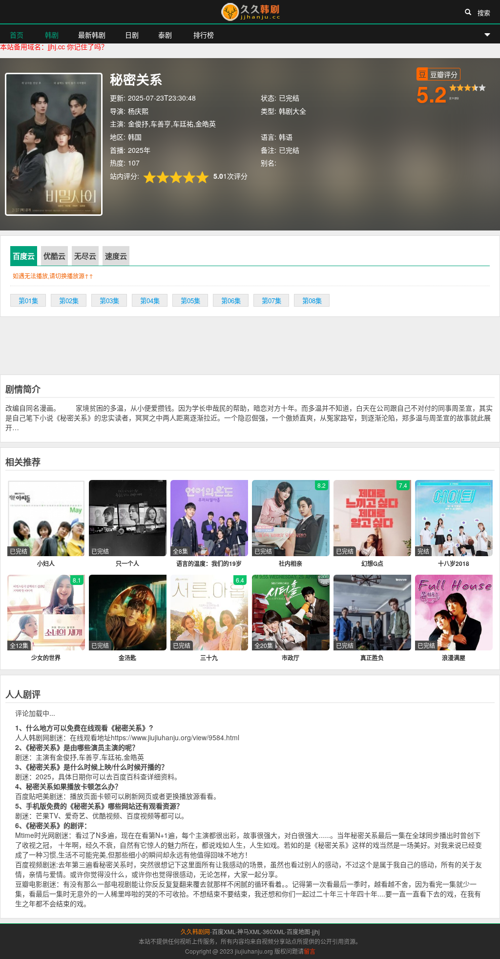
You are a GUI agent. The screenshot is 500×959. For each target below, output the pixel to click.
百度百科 (126, 776)
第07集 (271, 300)
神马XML (249, 931)
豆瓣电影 (28, 884)
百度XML (223, 931)
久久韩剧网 (250, 11)
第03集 (109, 300)
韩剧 (51, 35)
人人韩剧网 (32, 737)
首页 (16, 35)
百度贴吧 (28, 796)
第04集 (150, 300)
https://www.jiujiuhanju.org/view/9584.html (175, 737)
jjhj (316, 931)
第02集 (69, 300)
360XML (274, 931)
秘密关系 (136, 79)
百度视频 (140, 815)
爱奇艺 (75, 815)
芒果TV (47, 815)
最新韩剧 (91, 35)
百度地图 (298, 931)
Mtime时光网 (35, 835)
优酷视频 (106, 815)
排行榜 (202, 35)
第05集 (190, 300)
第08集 (312, 300)
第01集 (28, 300)
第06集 (231, 300)
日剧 (132, 35)
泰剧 (165, 35)
